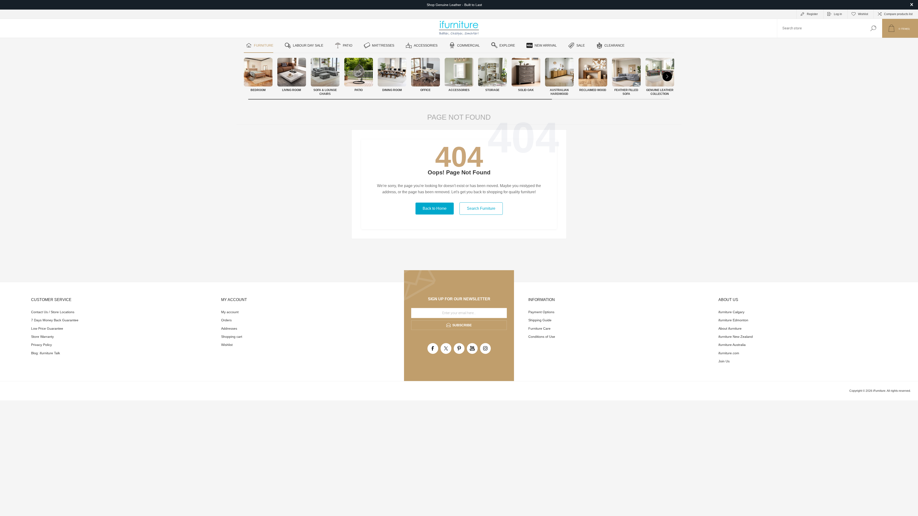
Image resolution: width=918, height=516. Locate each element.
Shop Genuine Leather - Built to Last (454, 5)
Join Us (724, 361)
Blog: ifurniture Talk (45, 353)
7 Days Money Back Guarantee (54, 320)
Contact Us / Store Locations (52, 312)
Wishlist (227, 345)
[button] (667, 76)
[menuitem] (120, 312)
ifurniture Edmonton (733, 320)
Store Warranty (42, 337)
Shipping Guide (540, 320)
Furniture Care (539, 328)
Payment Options (541, 312)
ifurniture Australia (732, 345)
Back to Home (435, 208)
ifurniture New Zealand (735, 337)
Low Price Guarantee (47, 328)
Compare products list (898, 14)
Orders (226, 320)
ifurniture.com (728, 353)
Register (812, 14)
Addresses (229, 328)
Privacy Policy (41, 345)
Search (873, 28)
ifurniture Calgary (731, 312)
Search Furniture (481, 208)
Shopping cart (231, 337)
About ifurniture (730, 328)
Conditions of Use (541, 337)
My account (230, 312)
